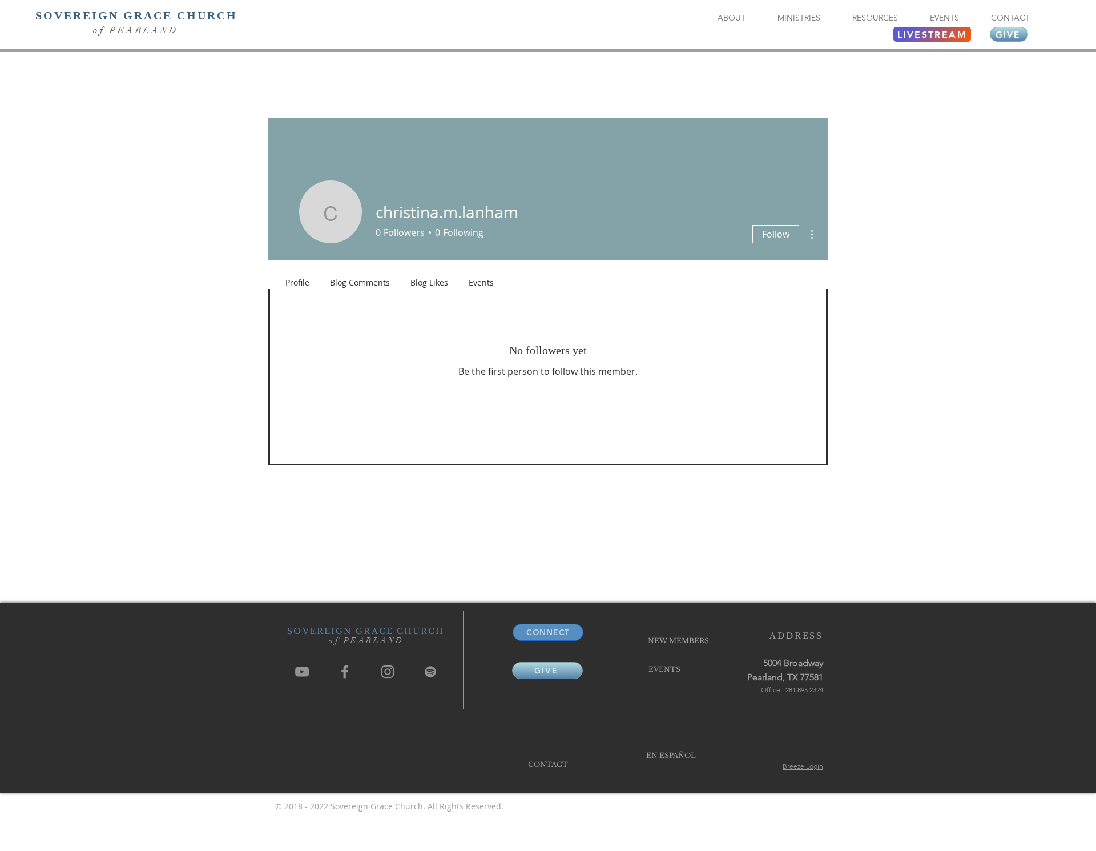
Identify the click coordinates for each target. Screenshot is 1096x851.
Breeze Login (803, 766)
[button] (731, 18)
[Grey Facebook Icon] (344, 671)
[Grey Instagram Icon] (387, 671)
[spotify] (430, 671)
